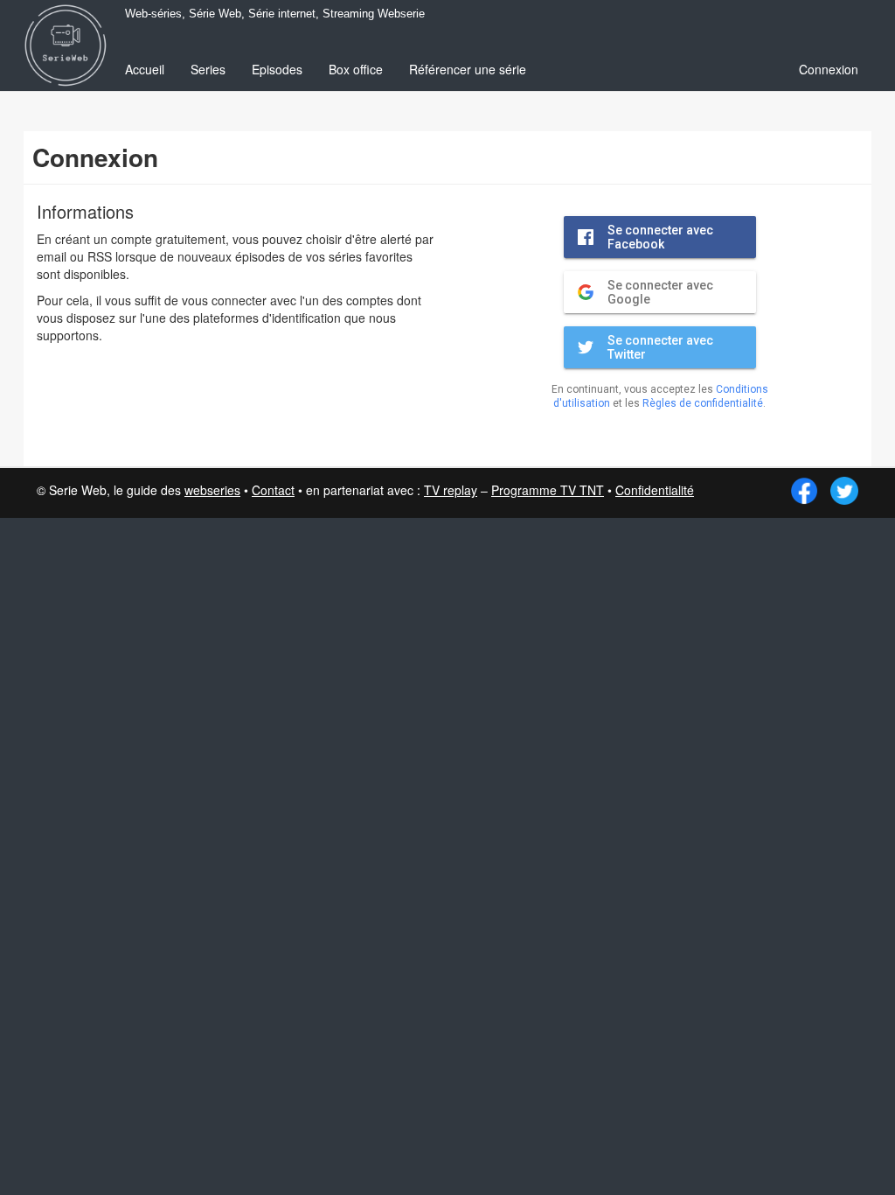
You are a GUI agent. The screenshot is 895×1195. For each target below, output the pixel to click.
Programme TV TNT (547, 490)
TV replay (450, 490)
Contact (273, 490)
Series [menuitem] (208, 69)
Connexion (828, 69)
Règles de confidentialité (702, 403)
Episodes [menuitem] (277, 69)
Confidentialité (654, 490)
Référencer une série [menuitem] (467, 69)
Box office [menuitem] (356, 69)
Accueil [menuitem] (144, 69)
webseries (212, 490)
